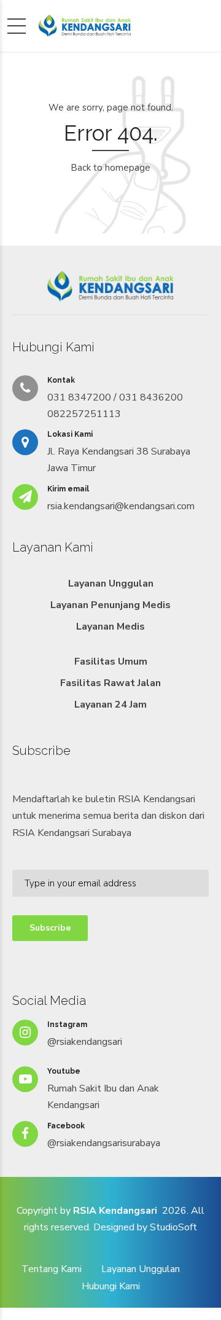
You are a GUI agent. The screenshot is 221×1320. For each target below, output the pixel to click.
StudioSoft (173, 1227)
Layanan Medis (110, 626)
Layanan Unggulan (110, 583)
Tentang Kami (51, 1269)
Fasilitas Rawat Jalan (110, 683)
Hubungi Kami (111, 1286)
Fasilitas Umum (110, 661)
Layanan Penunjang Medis (110, 605)
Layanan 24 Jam (110, 704)
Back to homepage (110, 168)
